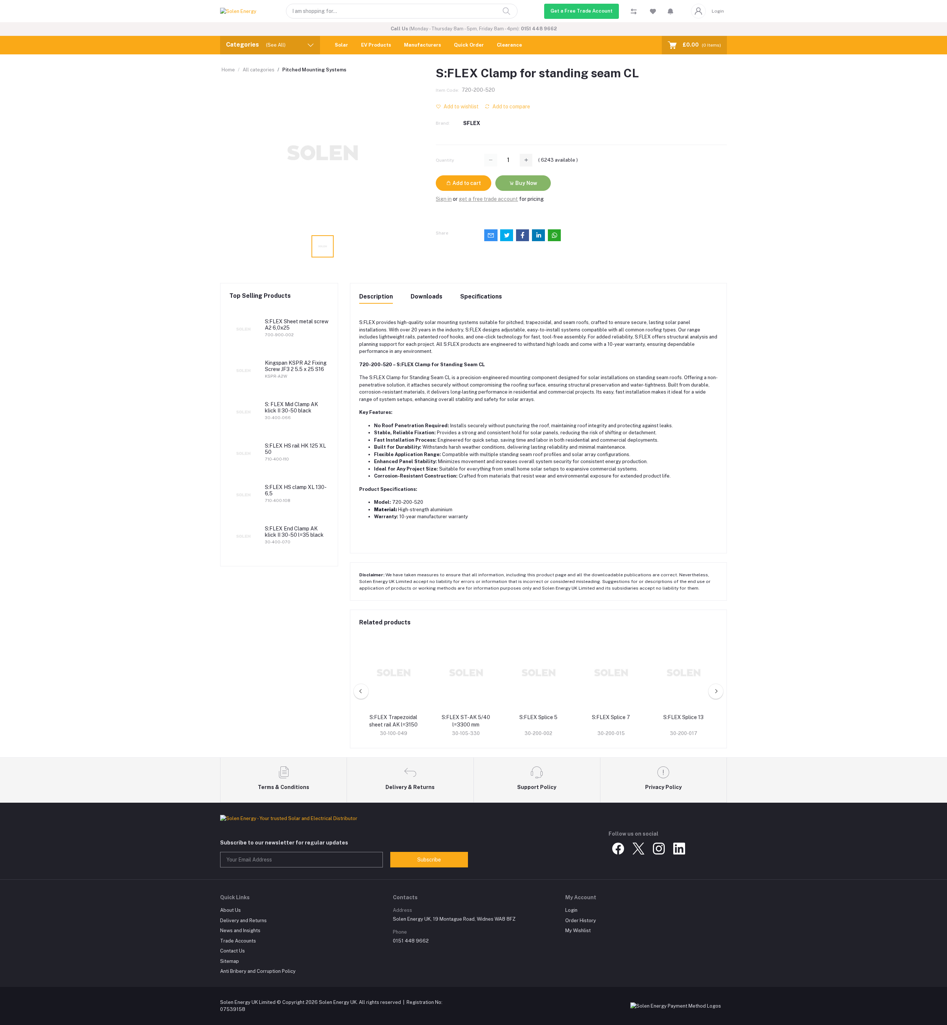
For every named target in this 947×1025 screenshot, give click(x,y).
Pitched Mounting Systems (314, 70)
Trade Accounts (238, 941)
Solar (341, 45)
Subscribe (429, 860)
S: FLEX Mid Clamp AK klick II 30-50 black (291, 407)
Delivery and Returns (243, 920)
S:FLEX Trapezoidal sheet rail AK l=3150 (393, 721)
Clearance (509, 45)
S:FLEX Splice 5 (538, 717)
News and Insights (240, 930)
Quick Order (469, 45)
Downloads (426, 296)
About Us (230, 910)
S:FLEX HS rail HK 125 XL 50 (295, 449)
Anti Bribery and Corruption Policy (258, 971)
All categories (258, 70)
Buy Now (525, 183)
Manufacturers (422, 45)
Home (228, 70)
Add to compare (510, 106)
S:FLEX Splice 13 (683, 717)
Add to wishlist (460, 106)
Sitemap (229, 961)
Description (376, 296)
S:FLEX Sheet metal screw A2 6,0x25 (296, 324)
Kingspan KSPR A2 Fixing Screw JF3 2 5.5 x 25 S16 (296, 366)
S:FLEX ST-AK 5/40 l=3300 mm (466, 721)
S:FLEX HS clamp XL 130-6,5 (296, 490)
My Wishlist (578, 930)
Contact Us (232, 951)
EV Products (376, 45)
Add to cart (466, 183)
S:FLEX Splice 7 (611, 717)
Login (718, 11)
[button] (670, 11)
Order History (580, 920)
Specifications (481, 296)
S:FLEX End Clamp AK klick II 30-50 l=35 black (294, 532)
